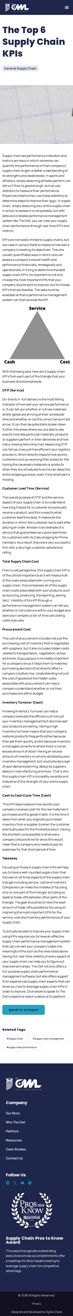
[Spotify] (30, 1183)
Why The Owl (15, 1122)
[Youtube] (22, 1183)
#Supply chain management (48, 1038)
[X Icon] (15, 1183)
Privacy (36, 1303)
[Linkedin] (7, 1183)
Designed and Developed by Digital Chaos (36, 1312)
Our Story (13, 1113)
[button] (66, 7)
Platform (12, 1131)
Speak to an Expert (24, 1010)
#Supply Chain (14, 1038)
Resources (14, 1140)
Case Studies (16, 1149)
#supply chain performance (21, 1047)
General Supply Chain (20, 68)
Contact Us (14, 1158)
